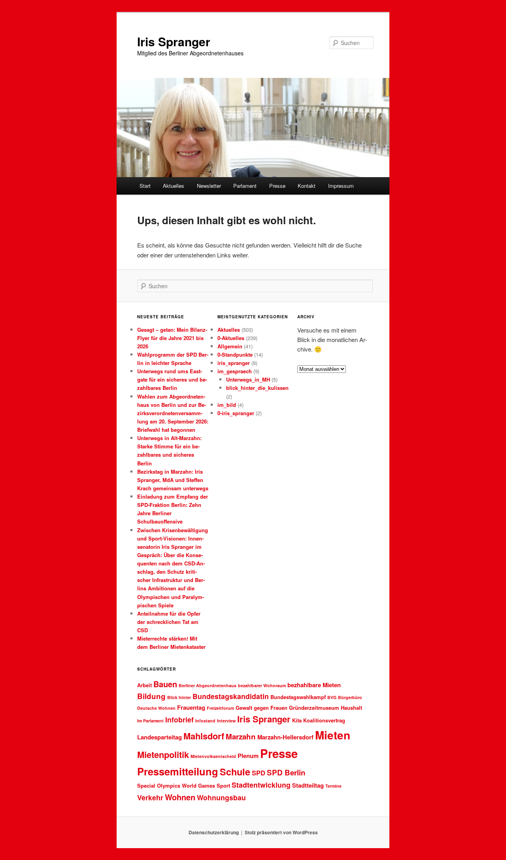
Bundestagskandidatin (231, 696)
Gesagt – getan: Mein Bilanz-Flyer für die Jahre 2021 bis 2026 (172, 338)
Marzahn (241, 736)
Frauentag (191, 707)
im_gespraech (234, 371)
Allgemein (229, 346)
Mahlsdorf (203, 736)
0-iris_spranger (235, 413)
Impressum (341, 185)
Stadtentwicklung (261, 785)
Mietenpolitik (163, 754)
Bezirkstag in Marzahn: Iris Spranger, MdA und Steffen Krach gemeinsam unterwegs (172, 480)
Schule (235, 771)
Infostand (205, 721)
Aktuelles (173, 185)
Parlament (245, 185)
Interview (226, 721)
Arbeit (144, 685)
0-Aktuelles (230, 338)
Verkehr (150, 797)
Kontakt (306, 185)
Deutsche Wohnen (156, 708)
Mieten (332, 735)
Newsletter (209, 185)
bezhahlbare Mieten (314, 684)
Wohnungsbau (221, 797)
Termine (333, 786)
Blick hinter (179, 697)
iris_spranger (233, 363)
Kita (297, 720)
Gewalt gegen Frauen (261, 707)
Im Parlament (150, 721)
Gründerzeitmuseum (314, 707)
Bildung (151, 696)
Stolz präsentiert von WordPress (281, 832)
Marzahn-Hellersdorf (285, 737)
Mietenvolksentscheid (213, 756)
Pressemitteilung (177, 771)
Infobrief (179, 719)
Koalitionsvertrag (324, 720)
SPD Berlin (286, 772)
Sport (223, 785)
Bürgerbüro (350, 697)
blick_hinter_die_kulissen (257, 387)
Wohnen (180, 797)
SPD (258, 772)
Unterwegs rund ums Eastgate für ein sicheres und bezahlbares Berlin (172, 379)
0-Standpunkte (235, 354)
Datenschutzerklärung (214, 832)
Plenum (248, 755)
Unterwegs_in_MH (248, 379)
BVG (331, 697)
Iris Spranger (173, 41)
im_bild (226, 404)
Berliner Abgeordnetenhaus (207, 685)
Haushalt (351, 707)
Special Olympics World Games (176, 785)
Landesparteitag (159, 737)
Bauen (165, 684)
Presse (277, 185)
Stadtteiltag (308, 785)
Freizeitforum (220, 708)
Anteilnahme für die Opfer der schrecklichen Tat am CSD (168, 622)
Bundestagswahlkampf (298, 697)
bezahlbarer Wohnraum (262, 685)
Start (145, 185)
